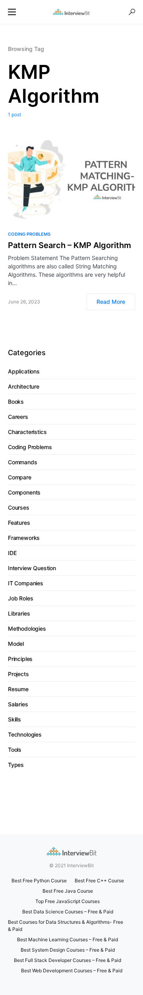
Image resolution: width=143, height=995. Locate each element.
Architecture (23, 386)
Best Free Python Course (39, 881)
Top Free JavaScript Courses (67, 901)
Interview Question (32, 568)
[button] (12, 12)
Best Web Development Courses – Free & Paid (71, 970)
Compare (19, 477)
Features (19, 522)
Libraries (19, 613)
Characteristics (27, 431)
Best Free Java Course (68, 891)
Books (16, 401)
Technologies (25, 734)
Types (16, 764)
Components (24, 492)
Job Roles (20, 598)
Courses (18, 507)
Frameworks (24, 537)
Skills (14, 719)
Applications (24, 371)
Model (16, 643)
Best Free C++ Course (99, 881)
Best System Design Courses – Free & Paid (68, 950)
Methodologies (27, 628)
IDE (12, 552)
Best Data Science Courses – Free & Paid (67, 912)
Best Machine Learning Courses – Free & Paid (67, 939)
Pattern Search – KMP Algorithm (69, 245)
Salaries (18, 704)
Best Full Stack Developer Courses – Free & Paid (67, 960)
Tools (14, 749)
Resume (18, 689)
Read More (111, 301)
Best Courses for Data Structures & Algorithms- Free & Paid (65, 925)
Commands (22, 462)
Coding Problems (29, 234)
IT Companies (25, 583)
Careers (18, 416)
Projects (18, 674)
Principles (20, 658)
